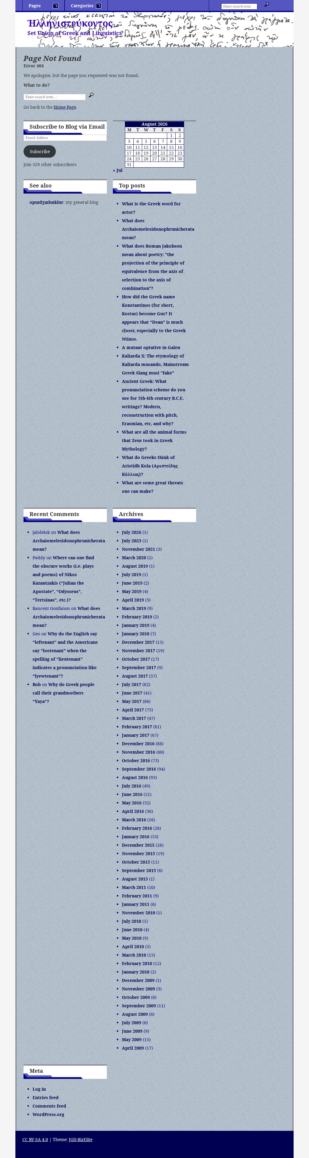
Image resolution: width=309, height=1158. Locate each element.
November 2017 (138, 650)
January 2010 (135, 972)
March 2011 (134, 887)
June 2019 (132, 583)
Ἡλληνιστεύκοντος (70, 23)
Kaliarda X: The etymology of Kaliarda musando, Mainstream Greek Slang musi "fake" (155, 364)
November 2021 (138, 549)
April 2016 (133, 811)
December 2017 (138, 642)
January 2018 (135, 634)
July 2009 (131, 1022)
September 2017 (139, 667)
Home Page (65, 107)
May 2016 (132, 803)
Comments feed (49, 1106)
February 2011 (137, 896)
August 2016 (135, 777)
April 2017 (133, 710)
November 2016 (138, 752)
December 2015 (138, 845)
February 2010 (137, 963)
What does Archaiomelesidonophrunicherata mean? (158, 229)
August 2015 (135, 879)
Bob (37, 684)
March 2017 (134, 718)
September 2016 (139, 769)
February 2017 (137, 727)
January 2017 (135, 735)
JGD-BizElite (80, 1139)
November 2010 (138, 913)
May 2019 (132, 591)
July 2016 (131, 786)
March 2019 (134, 608)
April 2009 (133, 1048)
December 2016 (138, 743)
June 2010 (132, 929)
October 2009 (136, 997)
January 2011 (135, 904)
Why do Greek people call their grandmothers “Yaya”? (63, 693)
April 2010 (133, 946)
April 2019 (133, 600)
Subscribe (40, 151)
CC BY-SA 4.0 (35, 1139)
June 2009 (132, 1031)
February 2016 (137, 828)
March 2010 (134, 955)
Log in (39, 1089)
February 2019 (137, 617)
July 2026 (131, 532)
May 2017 (132, 701)
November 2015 (138, 853)
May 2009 (132, 1039)
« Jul (118, 170)
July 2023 (131, 541)
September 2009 (139, 1006)
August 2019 (135, 566)
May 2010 (132, 938)
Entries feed (46, 1097)
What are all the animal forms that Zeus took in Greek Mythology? (154, 440)
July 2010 (131, 921)
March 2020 (134, 557)
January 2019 (135, 625)
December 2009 (138, 980)
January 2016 (135, 836)
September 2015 (139, 870)
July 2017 (131, 684)
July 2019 (131, 574)
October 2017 (136, 659)
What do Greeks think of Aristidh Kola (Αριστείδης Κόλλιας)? (150, 465)
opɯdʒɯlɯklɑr (46, 202)
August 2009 (135, 1014)
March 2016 (134, 820)
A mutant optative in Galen (151, 347)
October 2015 (136, 862)
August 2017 (135, 676)
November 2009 (138, 989)
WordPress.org (48, 1114)
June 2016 (132, 794)
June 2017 (132, 693)
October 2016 (136, 760)
